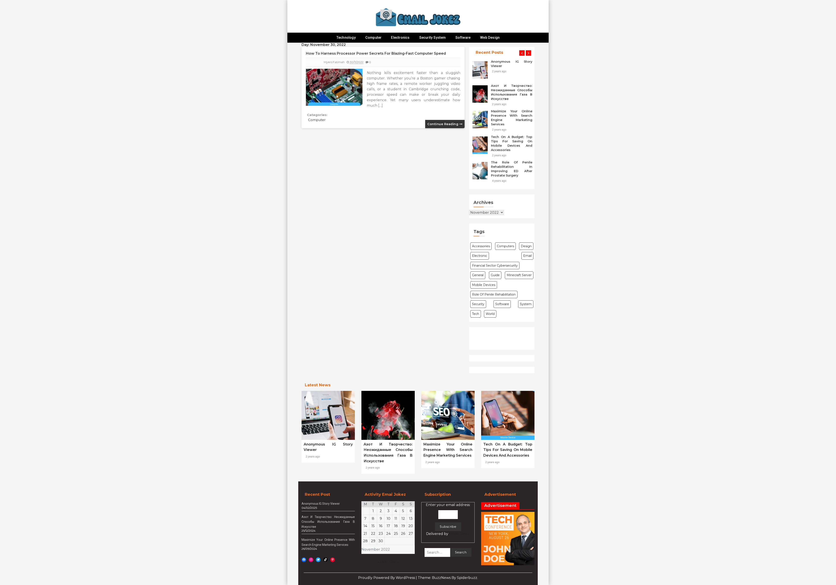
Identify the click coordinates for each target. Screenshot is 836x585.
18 (396, 526)
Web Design (490, 37)
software (502, 304)
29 (373, 541)
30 (380, 541)
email (527, 256)
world (490, 314)
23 (381, 533)
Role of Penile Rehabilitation (494, 294)
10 (388, 518)
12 (403, 518)
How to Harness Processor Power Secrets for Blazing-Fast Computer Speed (376, 53)
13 (411, 518)
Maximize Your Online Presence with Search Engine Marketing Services (511, 117)
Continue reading (443, 124)
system (526, 304)
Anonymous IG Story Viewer (511, 64)
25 (396, 533)
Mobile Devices (483, 285)
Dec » (394, 562)
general (478, 275)
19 (403, 526)
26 (403, 533)
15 (373, 526)
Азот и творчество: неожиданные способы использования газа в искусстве (511, 92)
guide (495, 275)
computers (505, 246)
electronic (479, 256)
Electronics (400, 37)
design (526, 246)
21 (365, 533)
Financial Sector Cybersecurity (495, 265)
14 (365, 526)
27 (411, 533)
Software (463, 37)
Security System (432, 37)
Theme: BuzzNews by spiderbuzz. (448, 578)
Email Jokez (459, 534)
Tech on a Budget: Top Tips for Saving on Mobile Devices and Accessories (511, 143)
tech (475, 314)
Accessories (481, 246)
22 (373, 533)
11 (395, 518)
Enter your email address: (448, 519)
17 (388, 526)
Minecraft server (519, 275)
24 (388, 533)
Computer (373, 37)
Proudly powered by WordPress (387, 578)
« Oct (382, 562)
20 (410, 526)
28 (365, 541)
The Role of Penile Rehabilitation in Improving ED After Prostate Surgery (511, 168)
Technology (346, 37)
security (478, 304)
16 (380, 526)
